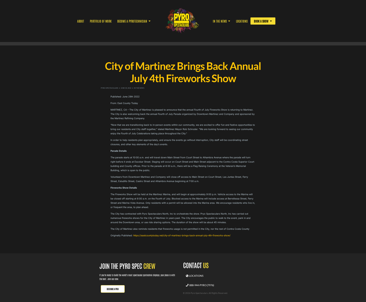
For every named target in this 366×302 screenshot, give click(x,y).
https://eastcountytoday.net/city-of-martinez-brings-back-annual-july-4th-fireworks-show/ (181, 235)
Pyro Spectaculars (109, 88)
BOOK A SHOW (261, 21)
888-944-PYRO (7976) (201, 285)
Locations (242, 21)
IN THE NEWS (220, 21)
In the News (139, 88)
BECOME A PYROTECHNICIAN (132, 21)
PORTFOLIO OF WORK (101, 21)
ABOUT (80, 21)
